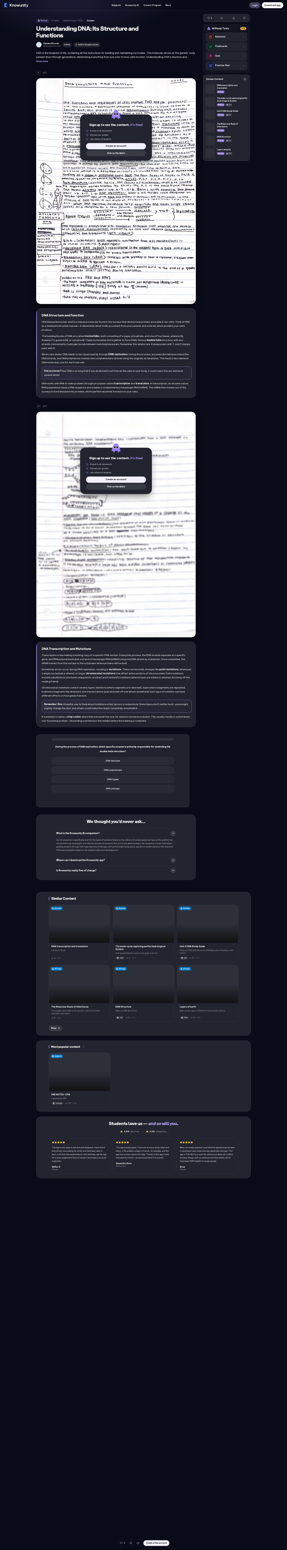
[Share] (234, 18)
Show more (42, 61)
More (53, 1028)
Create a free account (156, 1543)
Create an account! (116, 146)
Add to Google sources (88, 45)
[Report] (244, 18)
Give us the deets (116, 153)
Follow (67, 45)
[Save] (222, 18)
